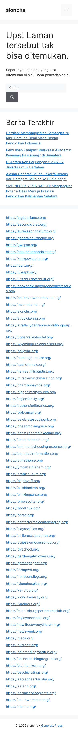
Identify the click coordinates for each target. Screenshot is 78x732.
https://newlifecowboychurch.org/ (33, 625)
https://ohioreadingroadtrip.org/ (31, 652)
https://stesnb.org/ (21, 707)
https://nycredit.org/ (22, 645)
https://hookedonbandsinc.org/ (31, 252)
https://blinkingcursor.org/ (26, 495)
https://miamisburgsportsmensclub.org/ (38, 611)
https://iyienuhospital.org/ (26, 583)
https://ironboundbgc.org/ (26, 577)
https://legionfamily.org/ (25, 399)
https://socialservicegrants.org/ (31, 693)
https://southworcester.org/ (28, 700)
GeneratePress (52, 725)
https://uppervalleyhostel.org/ (29, 337)
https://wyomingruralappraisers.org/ (34, 344)
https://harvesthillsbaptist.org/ (30, 371)
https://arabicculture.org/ (26, 474)
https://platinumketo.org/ (26, 666)
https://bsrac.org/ (20, 515)
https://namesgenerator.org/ (28, 358)
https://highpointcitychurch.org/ (31, 392)
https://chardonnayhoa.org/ (28, 385)
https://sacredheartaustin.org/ (30, 679)
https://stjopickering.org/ (25, 318)
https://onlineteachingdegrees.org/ (34, 659)
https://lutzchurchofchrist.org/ (30, 279)
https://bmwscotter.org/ (25, 501)
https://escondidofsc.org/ (26, 224)
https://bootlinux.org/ (23, 508)
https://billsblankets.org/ (25, 488)
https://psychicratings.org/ (27, 672)
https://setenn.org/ (21, 686)
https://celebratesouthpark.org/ (31, 419)
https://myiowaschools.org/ (28, 618)
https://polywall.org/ (22, 351)
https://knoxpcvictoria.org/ (27, 259)
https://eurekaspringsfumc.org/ (31, 231)
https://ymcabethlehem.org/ (28, 467)
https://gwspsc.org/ (21, 245)
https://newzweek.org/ (24, 631)
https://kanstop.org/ (22, 590)
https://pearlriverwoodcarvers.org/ (33, 298)
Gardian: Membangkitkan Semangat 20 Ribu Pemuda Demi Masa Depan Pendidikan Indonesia (37, 138)
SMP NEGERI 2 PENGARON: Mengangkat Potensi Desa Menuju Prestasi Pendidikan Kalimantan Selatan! (39, 191)
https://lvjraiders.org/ (23, 604)
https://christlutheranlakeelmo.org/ (33, 433)
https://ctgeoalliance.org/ (26, 217)
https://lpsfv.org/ (19, 265)
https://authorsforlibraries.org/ (30, 406)
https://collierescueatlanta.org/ (30, 536)
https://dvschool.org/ (22, 549)
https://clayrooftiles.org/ (25, 529)
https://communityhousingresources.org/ (38, 447)
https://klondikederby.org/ (27, 597)
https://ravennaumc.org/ (25, 305)
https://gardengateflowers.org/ (30, 556)
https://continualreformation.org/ (32, 454)
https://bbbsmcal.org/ (23, 412)
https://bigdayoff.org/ (23, 481)
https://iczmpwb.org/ (22, 570)
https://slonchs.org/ (21, 311)
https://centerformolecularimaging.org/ (37, 522)
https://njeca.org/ (20, 638)
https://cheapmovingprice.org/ (30, 426)
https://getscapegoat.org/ (26, 563)
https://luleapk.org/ (21, 272)
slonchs (15, 10)
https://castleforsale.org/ (26, 365)
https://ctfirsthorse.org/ (24, 460)
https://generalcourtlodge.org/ (30, 238)
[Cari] (12, 97)
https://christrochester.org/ (27, 440)
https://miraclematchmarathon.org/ (34, 378)
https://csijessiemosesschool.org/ (33, 542)
